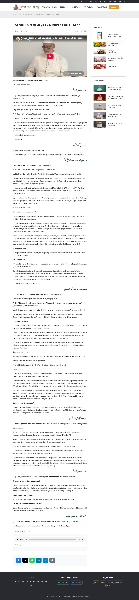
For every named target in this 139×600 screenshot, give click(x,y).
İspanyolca (118, 582)
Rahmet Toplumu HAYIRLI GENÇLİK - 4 (114, 35)
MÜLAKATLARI (102, 7)
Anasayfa (17, 14)
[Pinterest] (96, 1)
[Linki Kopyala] (52, 560)
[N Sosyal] (100, 1)
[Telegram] (110, 1)
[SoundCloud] (120, 1)
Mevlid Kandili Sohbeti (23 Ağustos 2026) (115, 88)
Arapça (103, 582)
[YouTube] (105, 1)
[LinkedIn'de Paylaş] (39, 560)
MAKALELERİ (88, 7)
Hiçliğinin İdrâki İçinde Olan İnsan (115, 124)
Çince (108, 585)
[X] (82, 1)
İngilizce (110, 582)
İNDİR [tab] (30, 531)
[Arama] (124, 7)
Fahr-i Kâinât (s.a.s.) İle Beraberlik (115, 59)
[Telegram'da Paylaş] (45, 560)
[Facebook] (86, 1)
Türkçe (113, 7)
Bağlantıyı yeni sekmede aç (23, 545)
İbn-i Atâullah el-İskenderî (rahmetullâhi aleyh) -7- (114, 44)
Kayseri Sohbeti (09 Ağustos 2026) (114, 115)
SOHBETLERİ (75, 7)
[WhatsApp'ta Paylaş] (32, 560)
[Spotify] (115, 1)
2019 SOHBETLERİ (52, 14)
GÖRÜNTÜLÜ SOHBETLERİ (33, 14)
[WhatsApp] (125, 1)
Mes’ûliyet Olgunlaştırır (112, 52)
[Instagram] (91, 1)
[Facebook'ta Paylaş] (18, 560)
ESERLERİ (63, 7)
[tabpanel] (50, 542)
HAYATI (55, 7)
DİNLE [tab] (17, 531)
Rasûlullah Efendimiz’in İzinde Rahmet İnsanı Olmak (115, 97)
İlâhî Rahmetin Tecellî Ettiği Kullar (115, 106)
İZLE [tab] (23, 531)
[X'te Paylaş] (25, 560)
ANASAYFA (46, 7)
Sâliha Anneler (112, 67)
